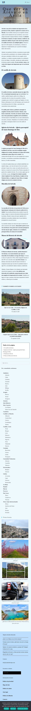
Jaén (6, 386)
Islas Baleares (6, 403)
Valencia (7, 465)
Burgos (7, 431)
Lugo (6, 478)
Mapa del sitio (6, 685)
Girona (7, 452)
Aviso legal (5, 692)
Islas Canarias (7, 405)
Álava (6, 495)
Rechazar (13, 708)
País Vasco (6, 493)
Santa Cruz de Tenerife (10, 409)
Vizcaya (7, 499)
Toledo (7, 424)
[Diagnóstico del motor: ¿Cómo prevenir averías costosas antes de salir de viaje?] (15, 591)
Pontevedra (8, 482)
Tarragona (7, 456)
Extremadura (6, 467)
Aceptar (6, 708)
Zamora (7, 446)
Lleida (6, 454)
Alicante (7, 461)
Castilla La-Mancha (8, 413)
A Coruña (7, 476)
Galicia (5, 474)
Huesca (7, 394)
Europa (7, 510)
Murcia (5, 489)
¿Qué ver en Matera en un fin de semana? (15, 539)
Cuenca (7, 420)
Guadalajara (8, 422)
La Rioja (5, 484)
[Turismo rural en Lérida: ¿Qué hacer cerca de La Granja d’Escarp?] (15, 549)
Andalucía (5, 373)
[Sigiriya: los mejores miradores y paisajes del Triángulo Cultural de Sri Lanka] (15, 570)
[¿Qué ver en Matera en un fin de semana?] (15, 528)
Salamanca (7, 437)
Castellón (7, 463)
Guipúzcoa (8, 497)
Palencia (7, 435)
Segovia (7, 439)
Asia (6, 508)
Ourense (7, 480)
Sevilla (7, 390)
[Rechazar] (29, 706)
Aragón (5, 392)
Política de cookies (23, 708)
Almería (7, 375)
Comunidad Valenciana (9, 459)
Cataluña (5, 448)
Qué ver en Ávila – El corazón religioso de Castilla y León (15, 308)
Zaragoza (7, 398)
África (6, 504)
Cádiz (6, 377)
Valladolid (7, 443)
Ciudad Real (8, 418)
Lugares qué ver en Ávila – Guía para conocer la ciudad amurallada (15, 335)
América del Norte (9, 506)
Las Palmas (8, 407)
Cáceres (7, 471)
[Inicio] (2, 19)
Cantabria (6, 411)
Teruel (6, 396)
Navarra (5, 491)
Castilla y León (7, 426)
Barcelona (7, 450)
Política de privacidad (8, 681)
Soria (6, 441)
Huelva (7, 383)
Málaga (7, 388)
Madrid (5, 486)
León (6, 433)
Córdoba (7, 379)
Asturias (5, 401)
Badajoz (7, 469)
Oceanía (7, 512)
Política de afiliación (8, 695)
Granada (7, 381)
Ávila (6, 428)
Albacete (7, 416)
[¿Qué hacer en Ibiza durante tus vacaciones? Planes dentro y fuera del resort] (15, 612)
